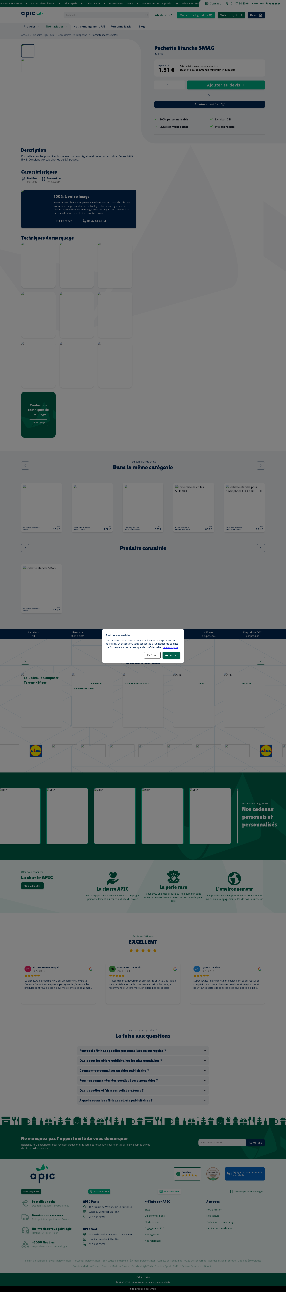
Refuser (152, 655)
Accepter (171, 655)
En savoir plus (170, 647)
